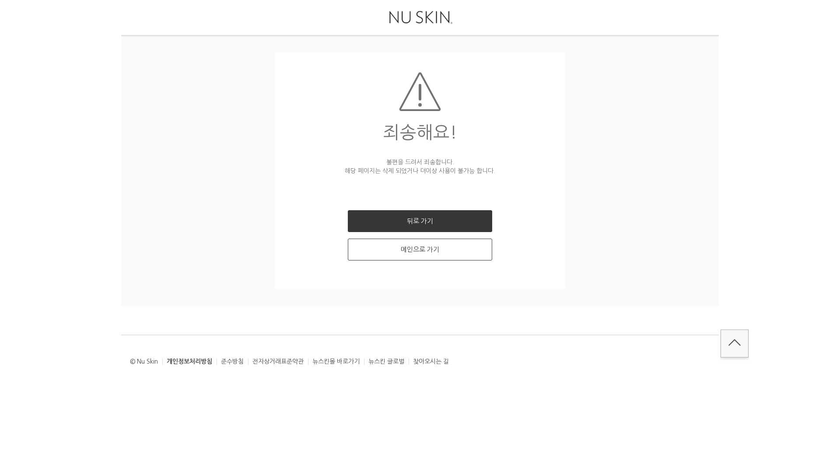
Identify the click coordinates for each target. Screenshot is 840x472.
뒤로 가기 (420, 221)
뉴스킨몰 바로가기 (336, 361)
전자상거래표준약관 (278, 361)
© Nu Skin (144, 361)
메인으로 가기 (420, 249)
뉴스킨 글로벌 (386, 361)
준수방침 (232, 361)
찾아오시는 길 (431, 361)
